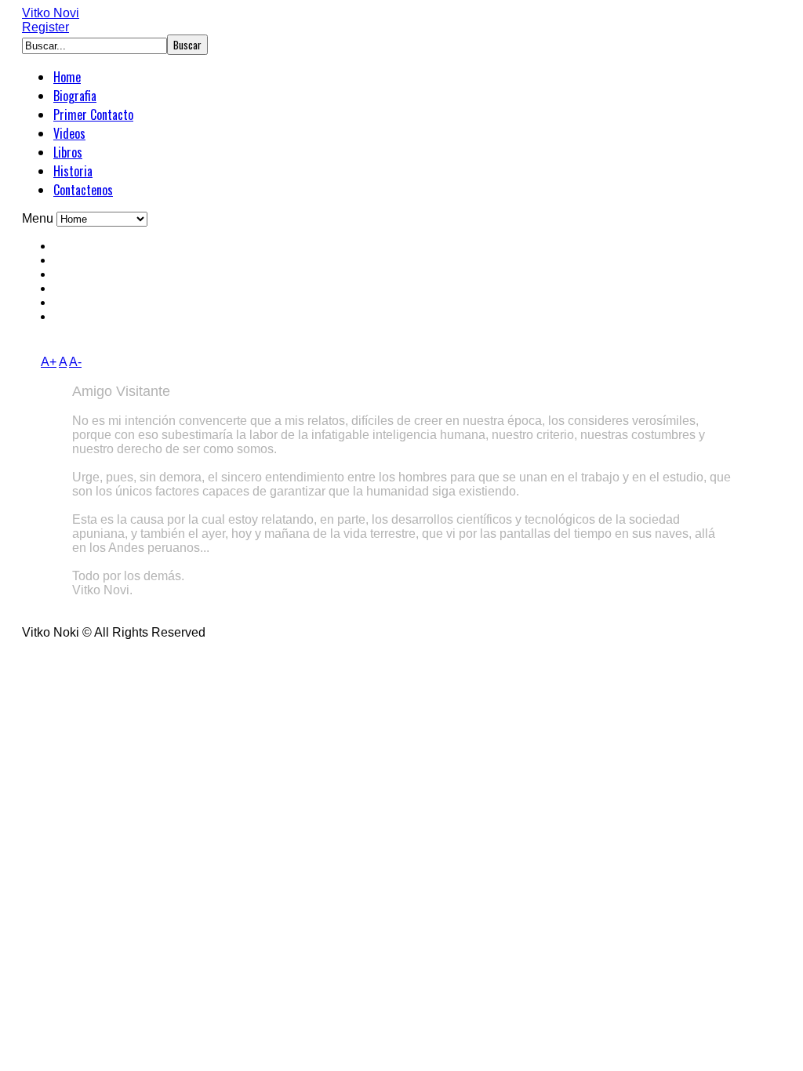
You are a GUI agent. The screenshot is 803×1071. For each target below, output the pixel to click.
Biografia (74, 95)
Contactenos (83, 189)
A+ (48, 361)
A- (75, 361)
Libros (67, 152)
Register (45, 27)
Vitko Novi (50, 13)
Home (67, 76)
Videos (69, 133)
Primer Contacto (93, 114)
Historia (73, 171)
